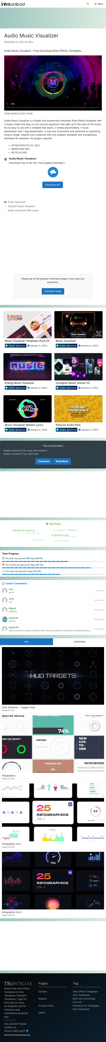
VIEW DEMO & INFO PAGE (18, 113)
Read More (62, 461)
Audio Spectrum (17, 202)
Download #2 (52, 184)
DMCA (41, 1012)
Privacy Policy (46, 1005)
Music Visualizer (66, 340)
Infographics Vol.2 (12, 912)
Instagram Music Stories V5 (73, 382)
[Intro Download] (13, 4)
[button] (88, 4)
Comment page (52, 291)
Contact (42, 991)
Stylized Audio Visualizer (21, 206)
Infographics (8, 775)
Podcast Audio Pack (68, 424)
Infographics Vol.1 (11, 844)
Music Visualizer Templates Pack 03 (27, 340)
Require (42, 998)
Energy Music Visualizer (19, 382)
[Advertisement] (53, 16)
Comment (44, 461)
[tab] (26, 641)
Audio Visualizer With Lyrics (23, 210)
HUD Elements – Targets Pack (18, 707)
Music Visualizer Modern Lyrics (24, 424)
